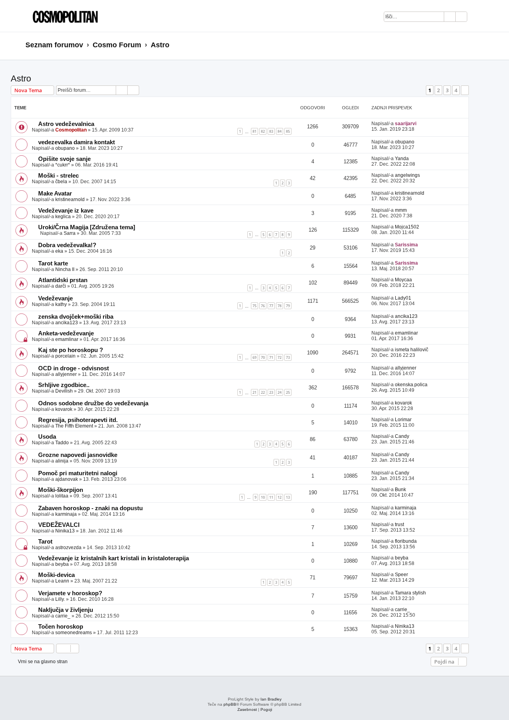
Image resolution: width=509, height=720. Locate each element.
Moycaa (403, 280)
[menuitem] (477, 18)
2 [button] (438, 90)
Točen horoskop (60, 626)
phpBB (229, 704)
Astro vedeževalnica (66, 124)
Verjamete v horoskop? (70, 593)
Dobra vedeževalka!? (67, 245)
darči (60, 286)
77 (271, 305)
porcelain (65, 356)
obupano (65, 148)
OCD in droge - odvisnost (73, 368)
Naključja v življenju (65, 610)
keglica (63, 216)
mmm (401, 210)
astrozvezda (68, 547)
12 (280, 497)
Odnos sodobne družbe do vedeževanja (93, 403)
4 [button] (456, 90)
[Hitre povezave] (481, 45)
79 (288, 305)
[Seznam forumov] (63, 16)
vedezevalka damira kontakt (76, 142)
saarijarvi (405, 123)
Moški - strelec (58, 175)
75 (254, 305)
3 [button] (447, 90)
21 (254, 392)
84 (280, 131)
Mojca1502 (407, 227)
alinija (61, 461)
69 (254, 357)
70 (263, 357)
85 (288, 131)
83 (271, 131)
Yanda (402, 158)
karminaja (66, 514)
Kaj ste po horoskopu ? (70, 350)
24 (280, 392)
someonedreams (73, 632)
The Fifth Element (74, 426)
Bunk (400, 489)
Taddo (62, 442)
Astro (21, 78)
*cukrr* (62, 165)
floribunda (406, 541)
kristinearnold (70, 199)
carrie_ (62, 616)
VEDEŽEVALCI (59, 525)
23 (271, 392)
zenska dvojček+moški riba (75, 317)
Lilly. (60, 599)
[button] (465, 90)
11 (271, 497)
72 (280, 357)
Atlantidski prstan (62, 280)
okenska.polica (411, 384)
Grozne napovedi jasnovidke (77, 455)
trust (399, 524)
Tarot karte (53, 263)
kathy (61, 304)
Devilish (64, 391)
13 (288, 497)
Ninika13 (65, 531)
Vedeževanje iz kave (65, 210)
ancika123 (66, 322)
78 (280, 305)
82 (263, 131)
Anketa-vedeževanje (66, 333)
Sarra (70, 233)
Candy (402, 436)
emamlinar (66, 339)
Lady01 (403, 298)
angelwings (407, 175)
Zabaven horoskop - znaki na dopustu (90, 508)
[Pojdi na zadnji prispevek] (420, 123)
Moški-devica (56, 575)
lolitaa (61, 496)
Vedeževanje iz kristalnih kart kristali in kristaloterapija (113, 558)
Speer (401, 574)
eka (59, 251)
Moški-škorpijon (60, 490)
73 (288, 357)
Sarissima (406, 245)
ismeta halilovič (411, 349)
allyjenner (66, 374)
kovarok (63, 409)
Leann (62, 581)
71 (271, 357)
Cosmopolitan (71, 130)
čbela (61, 181)
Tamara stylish (410, 593)
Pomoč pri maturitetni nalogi (77, 473)
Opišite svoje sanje (64, 159)
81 (254, 131)
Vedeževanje (55, 298)
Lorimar (403, 419)
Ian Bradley (271, 699)
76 (263, 305)
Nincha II (64, 269)
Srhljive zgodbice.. (63, 385)
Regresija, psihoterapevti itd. (78, 420)
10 (263, 497)
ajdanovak (66, 479)
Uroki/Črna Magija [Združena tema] (86, 227)
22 (263, 392)
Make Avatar (55, 193)
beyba (62, 564)
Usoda (47, 437)
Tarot (45, 541)
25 (288, 392)
